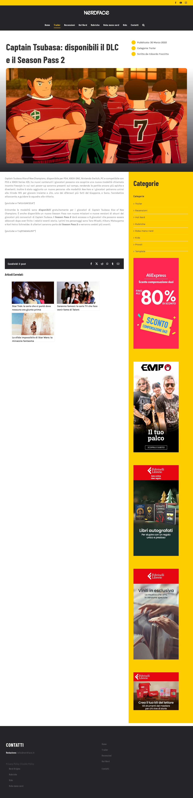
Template (140, 251)
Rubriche (140, 224)
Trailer (152, 48)
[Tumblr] (112, 264)
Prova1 (138, 244)
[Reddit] (102, 264)
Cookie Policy (27, 763)
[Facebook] (91, 264)
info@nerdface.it (26, 752)
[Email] (118, 264)
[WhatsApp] (107, 264)
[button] (143, 25)
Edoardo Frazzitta (159, 53)
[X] (96, 264)
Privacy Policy (12, 763)
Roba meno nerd (144, 230)
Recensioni (141, 210)
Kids (137, 237)
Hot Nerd (140, 217)
